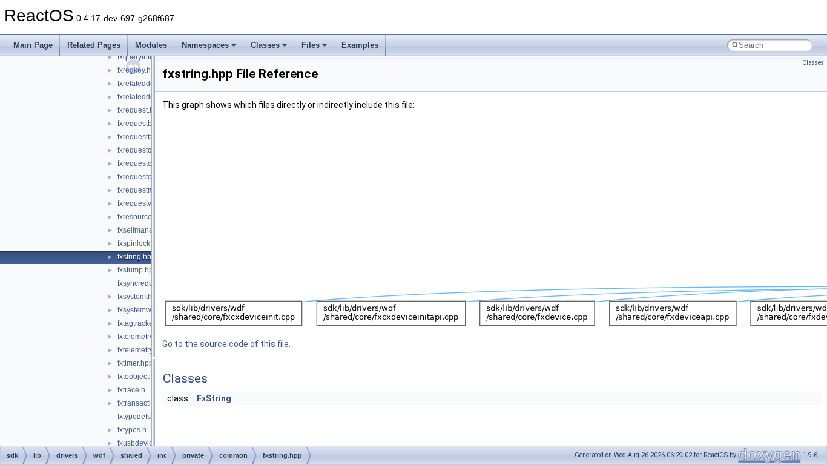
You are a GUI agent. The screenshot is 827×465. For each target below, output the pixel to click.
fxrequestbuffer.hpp (148, 137)
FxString (214, 398)
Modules (151, 45)
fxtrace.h (131, 390)
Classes (265, 45)
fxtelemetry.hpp (142, 336)
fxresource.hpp (141, 217)
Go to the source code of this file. (226, 344)
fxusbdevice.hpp (144, 443)
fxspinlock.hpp (141, 243)
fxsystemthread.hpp (149, 296)
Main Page (33, 45)
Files (310, 45)
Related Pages (93, 45)
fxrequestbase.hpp (148, 123)
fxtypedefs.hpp (141, 416)
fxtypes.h (132, 430)
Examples (359, 45)
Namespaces (205, 45)
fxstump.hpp (137, 270)
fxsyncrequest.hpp (147, 283)
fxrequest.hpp (139, 110)
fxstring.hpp (136, 256)
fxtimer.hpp (135, 363)
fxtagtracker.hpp (143, 323)
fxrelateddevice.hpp (149, 83)
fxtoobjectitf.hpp (143, 376)
